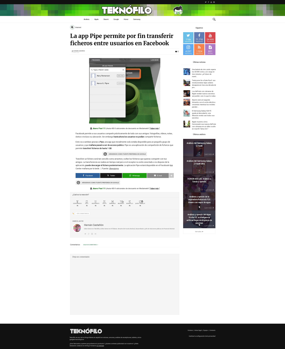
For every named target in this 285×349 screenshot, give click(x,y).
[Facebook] (208, 2)
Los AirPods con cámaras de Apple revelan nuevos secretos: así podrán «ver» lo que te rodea (203, 93)
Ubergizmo (114, 168)
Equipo (205, 330)
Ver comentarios (83, 213)
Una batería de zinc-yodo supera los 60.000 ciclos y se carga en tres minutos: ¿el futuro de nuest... (204, 72)
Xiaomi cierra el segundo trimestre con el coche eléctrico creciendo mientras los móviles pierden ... (203, 103)
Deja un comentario (90, 245)
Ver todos (198, 231)
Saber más (154, 128)
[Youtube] (211, 2)
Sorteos (190, 330)
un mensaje (100, 346)
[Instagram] (214, 2)
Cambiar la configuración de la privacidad (202, 336)
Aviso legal (198, 330)
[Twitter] (205, 2)
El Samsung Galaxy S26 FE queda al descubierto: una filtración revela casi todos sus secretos (203, 114)
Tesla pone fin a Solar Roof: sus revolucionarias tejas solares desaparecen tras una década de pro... (204, 83)
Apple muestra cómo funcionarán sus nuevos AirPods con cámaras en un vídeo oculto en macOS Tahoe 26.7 (204, 125)
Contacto (212, 330)
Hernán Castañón (79, 51)
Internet (78, 27)
